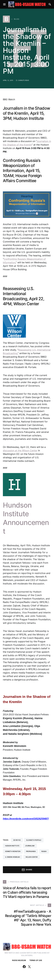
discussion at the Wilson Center (20, 450)
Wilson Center (31, 857)
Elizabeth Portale (33, 840)
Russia (44, 851)
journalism (29, 846)
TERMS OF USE (35, 960)
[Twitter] (29, 966)
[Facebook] (24, 966)
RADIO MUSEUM (19, 960)
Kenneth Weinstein (12, 851)
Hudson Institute (12, 846)
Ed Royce (17, 840)
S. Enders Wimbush (12, 857)
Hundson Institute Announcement (26, 518)
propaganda (31, 851)
